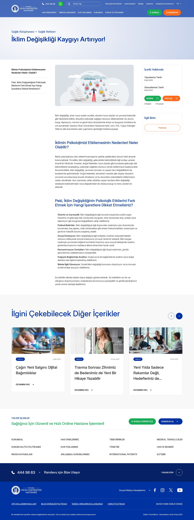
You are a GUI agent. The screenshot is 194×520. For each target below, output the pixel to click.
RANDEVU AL (167, 421)
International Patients (113, 4)
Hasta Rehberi (130, 4)
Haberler (149, 4)
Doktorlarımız (85, 12)
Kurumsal (98, 12)
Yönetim (114, 447)
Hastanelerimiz (49, 12)
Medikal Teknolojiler (170, 439)
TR (177, 4)
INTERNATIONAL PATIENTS (123, 454)
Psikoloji (162, 128)
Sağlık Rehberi (46, 31)
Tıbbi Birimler (117, 439)
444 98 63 (50, 4)
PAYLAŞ (168, 98)
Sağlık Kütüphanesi (114, 12)
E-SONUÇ (154, 12)
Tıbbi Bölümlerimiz (67, 12)
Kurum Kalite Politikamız (26, 447)
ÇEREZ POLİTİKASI (116, 504)
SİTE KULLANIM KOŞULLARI (23, 504)
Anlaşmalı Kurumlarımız (165, 4)
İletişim (141, 4)
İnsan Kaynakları (21, 454)
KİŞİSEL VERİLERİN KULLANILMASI (87, 504)
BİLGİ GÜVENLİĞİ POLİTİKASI (54, 504)
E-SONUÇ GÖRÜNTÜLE (142, 421)
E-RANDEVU (172, 12)
